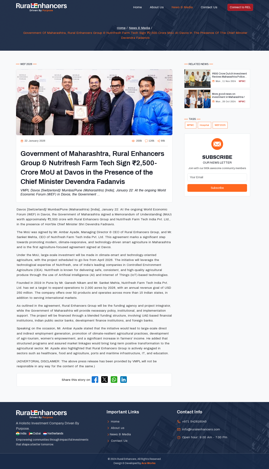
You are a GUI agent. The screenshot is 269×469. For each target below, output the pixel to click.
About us (117, 428)
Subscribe (217, 187)
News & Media (182, 7)
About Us (157, 7)
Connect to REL (240, 7)
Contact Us (209, 7)
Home (137, 7)
